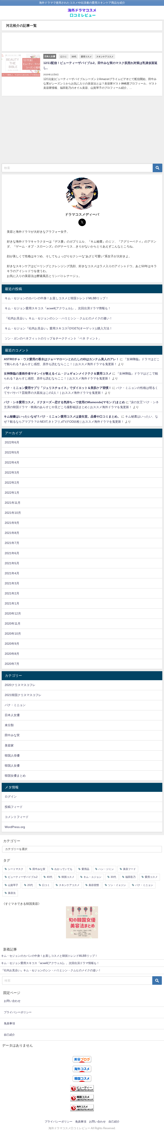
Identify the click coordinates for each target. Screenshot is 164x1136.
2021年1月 (12, 603)
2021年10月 (13, 512)
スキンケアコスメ (104, 56)
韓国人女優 (12, 765)
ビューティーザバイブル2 (23, 877)
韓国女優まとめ (15, 775)
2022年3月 (12, 472)
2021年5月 (12, 563)
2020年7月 (12, 663)
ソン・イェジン (117, 885)
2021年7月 (12, 542)
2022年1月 (12, 492)
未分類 (9, 725)
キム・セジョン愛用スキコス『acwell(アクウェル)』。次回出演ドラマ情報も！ (58, 308)
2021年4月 (12, 573)
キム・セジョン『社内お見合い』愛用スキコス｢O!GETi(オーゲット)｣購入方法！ (58, 328)
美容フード (129, 869)
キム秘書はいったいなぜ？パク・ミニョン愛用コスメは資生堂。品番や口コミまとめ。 (62, 416)
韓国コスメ (68, 877)
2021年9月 (12, 522)
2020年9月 (12, 643)
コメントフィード (17, 816)
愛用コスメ (86, 56)
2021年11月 (12, 502)
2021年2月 (12, 593)
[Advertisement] (82, 42)
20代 (30, 885)
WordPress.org (15, 826)
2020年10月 (13, 633)
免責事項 (9, 1023)
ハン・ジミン (106, 869)
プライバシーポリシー (18, 1012)
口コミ (63, 56)
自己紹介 (9, 1034)
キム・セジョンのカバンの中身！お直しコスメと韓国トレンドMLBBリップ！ (56, 298)
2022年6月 (12, 442)
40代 (49, 877)
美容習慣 (94, 885)
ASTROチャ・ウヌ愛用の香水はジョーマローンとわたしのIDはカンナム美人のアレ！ (61, 359)
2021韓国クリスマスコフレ (23, 694)
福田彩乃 (130, 877)
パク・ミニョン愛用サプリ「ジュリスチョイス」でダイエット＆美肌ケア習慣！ (57, 387)
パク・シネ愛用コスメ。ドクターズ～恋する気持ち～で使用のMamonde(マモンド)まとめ (64, 402)
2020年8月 (12, 653)
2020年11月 (12, 623)
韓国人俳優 (12, 755)
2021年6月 (12, 553)
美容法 (12, 893)
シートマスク (15, 869)
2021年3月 (12, 583)
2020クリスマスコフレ (20, 684)
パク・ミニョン (15, 705)
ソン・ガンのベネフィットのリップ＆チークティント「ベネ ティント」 (53, 338)
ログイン (11, 796)
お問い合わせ (12, 1001)
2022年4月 (12, 462)
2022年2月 (12, 482)
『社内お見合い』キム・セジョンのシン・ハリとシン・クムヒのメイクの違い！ (58, 318)
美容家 (9, 745)
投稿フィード (14, 806)
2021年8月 (12, 532)
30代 (74, 56)
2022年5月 (12, 452)
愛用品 (85, 869)
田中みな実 (12, 735)
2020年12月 (13, 613)
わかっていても (63, 869)
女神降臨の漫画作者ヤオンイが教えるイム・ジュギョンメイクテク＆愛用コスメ (57, 373)
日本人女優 (12, 715)
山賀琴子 (13, 885)
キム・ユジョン (92, 877)
